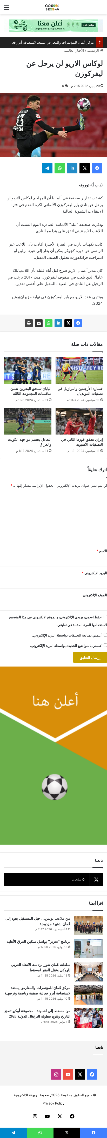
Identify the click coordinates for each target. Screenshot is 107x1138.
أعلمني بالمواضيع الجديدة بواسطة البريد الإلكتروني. (66, 645)
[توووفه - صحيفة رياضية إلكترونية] (53, 7)
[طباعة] (29, 323)
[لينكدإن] (58, 323)
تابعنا (99, 1047)
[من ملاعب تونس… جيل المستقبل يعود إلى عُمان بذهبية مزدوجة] (88, 925)
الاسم (101, 551)
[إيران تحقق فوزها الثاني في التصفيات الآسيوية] (79, 421)
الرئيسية (93, 50)
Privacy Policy (53, 1103)
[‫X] (68, 323)
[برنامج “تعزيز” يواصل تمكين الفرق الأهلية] (88, 948)
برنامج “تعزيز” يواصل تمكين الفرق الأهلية (38, 942)
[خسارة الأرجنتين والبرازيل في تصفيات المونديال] (79, 370)
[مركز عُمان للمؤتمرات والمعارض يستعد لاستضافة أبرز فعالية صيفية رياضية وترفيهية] (88, 995)
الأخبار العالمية (74, 50)
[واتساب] (48, 323)
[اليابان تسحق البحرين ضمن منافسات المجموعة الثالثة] (27, 370)
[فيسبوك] (78, 323)
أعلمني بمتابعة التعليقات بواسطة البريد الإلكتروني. (67, 635)
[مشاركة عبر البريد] (39, 323)
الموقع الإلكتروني (95, 595)
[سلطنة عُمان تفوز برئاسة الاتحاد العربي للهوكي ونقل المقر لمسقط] (88, 971)
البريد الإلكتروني (94, 573)
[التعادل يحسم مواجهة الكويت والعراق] (27, 421)
